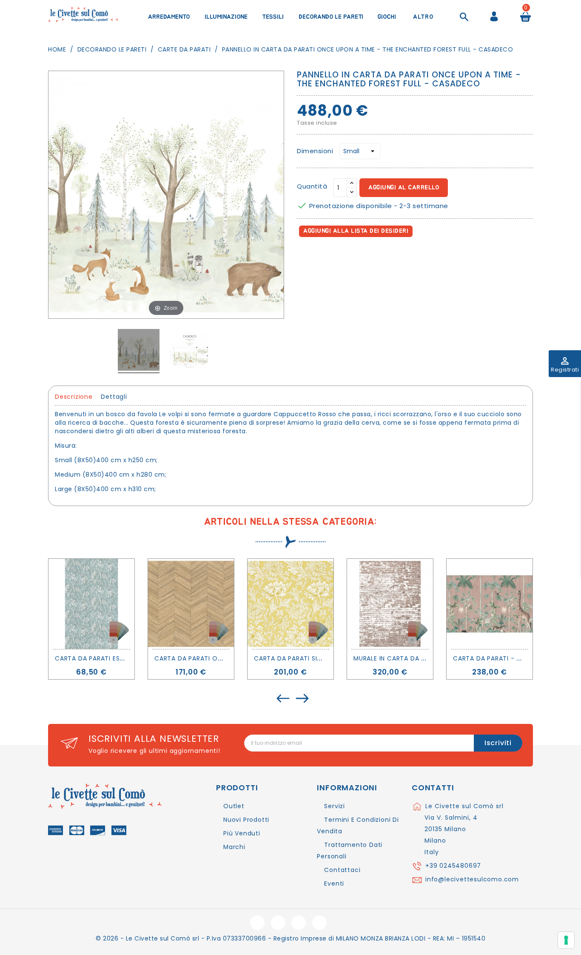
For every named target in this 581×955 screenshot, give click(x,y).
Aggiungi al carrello (403, 188)
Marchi (234, 847)
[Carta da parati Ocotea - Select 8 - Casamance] (191, 604)
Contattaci (342, 870)
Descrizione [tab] (74, 396)
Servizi (334, 806)
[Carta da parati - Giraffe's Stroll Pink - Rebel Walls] (490, 604)
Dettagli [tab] (114, 396)
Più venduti (241, 833)
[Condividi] (305, 255)
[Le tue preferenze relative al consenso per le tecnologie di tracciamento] (566, 940)
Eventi (334, 883)
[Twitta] (324, 255)
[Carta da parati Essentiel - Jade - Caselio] (91, 604)
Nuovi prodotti (246, 819)
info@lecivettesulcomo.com (472, 879)
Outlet (234, 806)
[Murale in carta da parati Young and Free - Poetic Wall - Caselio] (390, 604)
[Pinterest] (342, 255)
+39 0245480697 (453, 865)
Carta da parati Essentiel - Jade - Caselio (127, 658)
